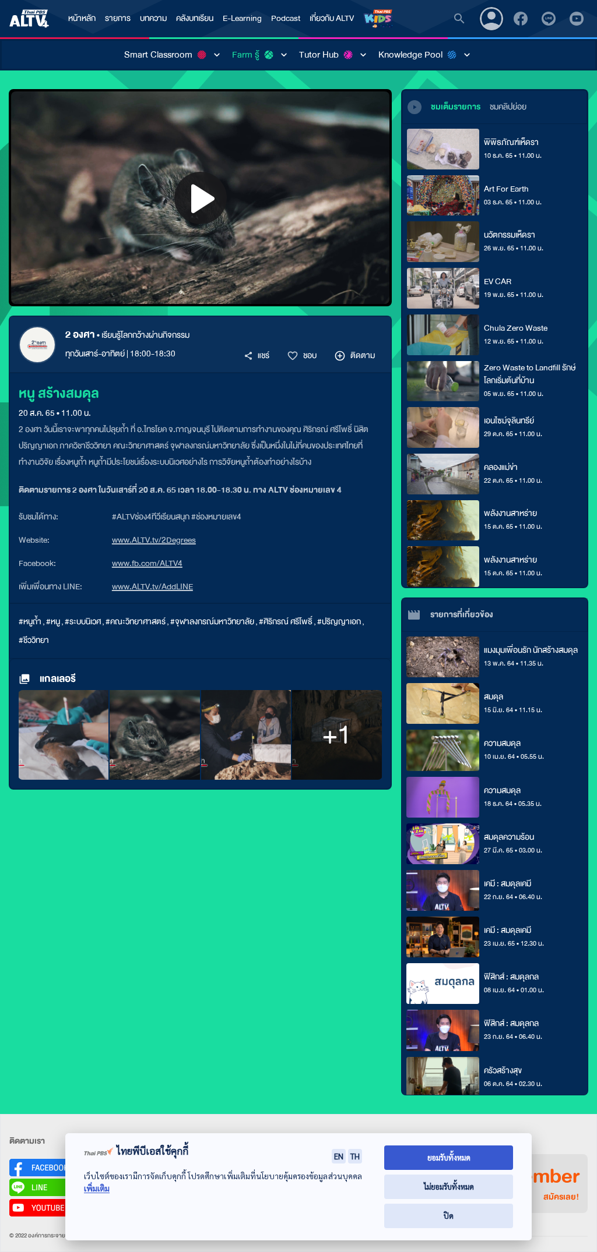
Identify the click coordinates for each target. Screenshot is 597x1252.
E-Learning (242, 18)
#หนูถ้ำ (30, 621)
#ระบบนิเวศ (83, 621)
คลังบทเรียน (194, 18)
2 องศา (80, 334)
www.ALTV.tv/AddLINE (152, 586)
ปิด (449, 1216)
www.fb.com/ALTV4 (147, 563)
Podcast (285, 18)
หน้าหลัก (82, 18)
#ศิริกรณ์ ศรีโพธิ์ (285, 621)
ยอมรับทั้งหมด (448, 1157)
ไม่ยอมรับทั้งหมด (449, 1186)
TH (355, 1156)
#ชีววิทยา (34, 640)
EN (338, 1156)
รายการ (118, 18)
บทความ (153, 18)
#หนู (53, 621)
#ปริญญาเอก (339, 621)
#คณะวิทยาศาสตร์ (136, 621)
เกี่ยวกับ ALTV (332, 18)
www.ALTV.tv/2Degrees (154, 540)
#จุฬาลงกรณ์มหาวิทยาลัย (212, 621)
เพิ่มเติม (97, 1188)
